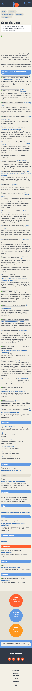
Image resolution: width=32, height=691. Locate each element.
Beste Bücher (19, 14)
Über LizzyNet (16, 670)
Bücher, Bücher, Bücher (7, 14)
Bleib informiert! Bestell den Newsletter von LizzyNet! (14, 644)
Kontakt (16, 678)
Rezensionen (11, 11)
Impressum (16, 681)
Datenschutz (16, 673)
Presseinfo (16, 676)
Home (3, 11)
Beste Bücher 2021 (6, 17)
